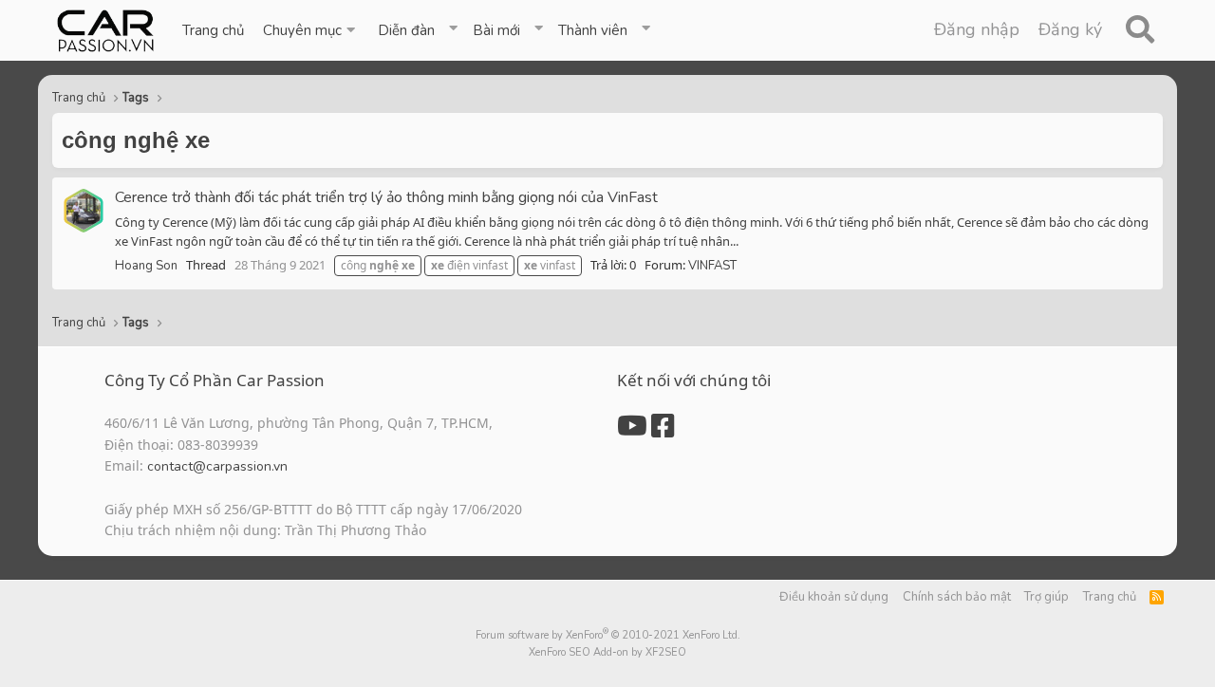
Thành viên (592, 30)
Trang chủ (213, 30)
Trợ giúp (1046, 596)
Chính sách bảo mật (957, 596)
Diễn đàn (406, 30)
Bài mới (496, 30)
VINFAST (712, 265)
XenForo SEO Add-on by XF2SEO (607, 652)
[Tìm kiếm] (1140, 30)
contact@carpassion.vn (217, 466)
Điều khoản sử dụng (833, 596)
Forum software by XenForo (608, 635)
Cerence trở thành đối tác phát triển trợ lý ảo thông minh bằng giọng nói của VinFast (386, 197)
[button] (310, 30)
